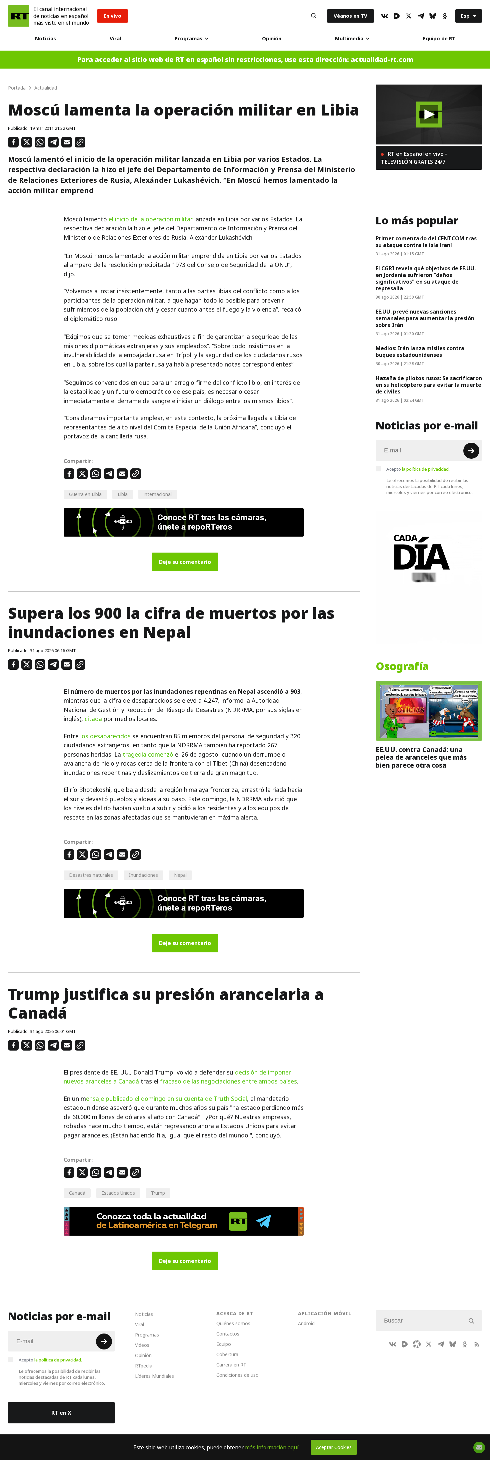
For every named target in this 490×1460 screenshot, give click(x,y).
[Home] (18, 16)
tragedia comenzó (148, 754)
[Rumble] (396, 16)
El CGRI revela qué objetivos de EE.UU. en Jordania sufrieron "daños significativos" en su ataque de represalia (426, 278)
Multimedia (349, 38)
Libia (123, 494)
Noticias (45, 38)
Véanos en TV (350, 16)
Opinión (271, 38)
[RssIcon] (476, 1344)
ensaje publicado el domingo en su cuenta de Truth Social (166, 1098)
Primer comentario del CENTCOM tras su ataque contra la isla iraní (426, 241)
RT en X (61, 1413)
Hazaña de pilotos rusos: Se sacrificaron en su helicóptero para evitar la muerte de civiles (429, 384)
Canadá (77, 1192)
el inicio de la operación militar (151, 219)
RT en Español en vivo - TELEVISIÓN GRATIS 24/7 (414, 158)
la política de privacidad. (426, 469)
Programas (188, 38)
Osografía (402, 666)
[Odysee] (416, 1344)
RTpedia (143, 1365)
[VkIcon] (384, 16)
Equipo (223, 1343)
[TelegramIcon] (420, 16)
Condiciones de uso (237, 1374)
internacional (158, 494)
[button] (429, 114)
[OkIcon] (444, 16)
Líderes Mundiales (154, 1375)
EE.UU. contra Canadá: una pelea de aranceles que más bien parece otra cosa (421, 757)
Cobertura (227, 1354)
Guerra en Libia (85, 494)
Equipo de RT (439, 38)
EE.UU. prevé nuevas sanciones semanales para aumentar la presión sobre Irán (425, 318)
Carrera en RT (231, 1364)
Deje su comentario (185, 562)
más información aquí (272, 1447)
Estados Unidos (118, 1192)
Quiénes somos (233, 1323)
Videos (142, 1344)
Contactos (227, 1333)
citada (93, 718)
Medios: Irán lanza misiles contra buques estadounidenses (420, 351)
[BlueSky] (432, 16)
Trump (158, 1192)
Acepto (418, 469)
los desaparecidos (105, 736)
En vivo (112, 16)
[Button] (314, 16)
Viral (115, 38)
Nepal (180, 874)
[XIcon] (408, 16)
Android (306, 1323)
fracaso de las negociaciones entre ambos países (228, 1081)
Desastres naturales (91, 874)
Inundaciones (143, 874)
